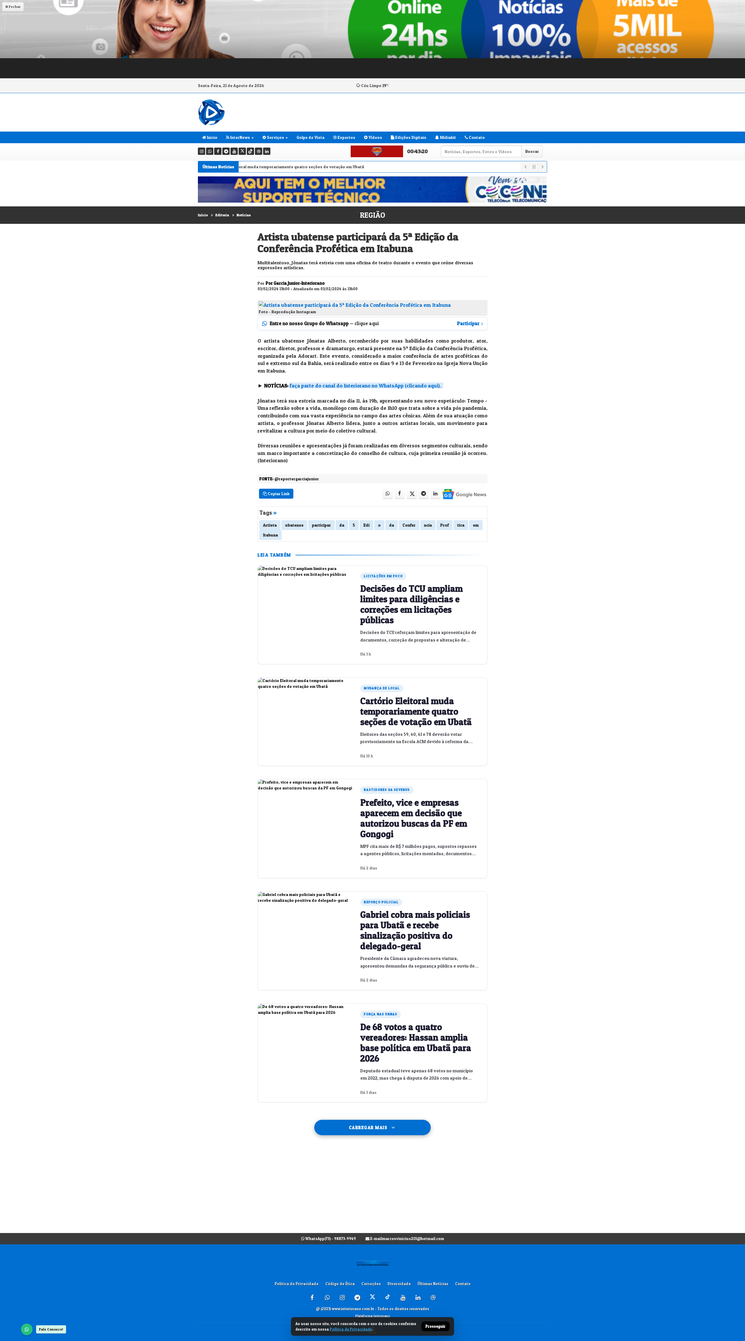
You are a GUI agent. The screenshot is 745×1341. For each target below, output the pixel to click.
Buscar (532, 151)
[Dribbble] (258, 151)
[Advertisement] (372, 1190)
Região (372, 215)
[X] (242, 151)
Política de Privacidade (297, 1283)
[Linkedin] (266, 151)
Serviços (275, 137)
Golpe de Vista (310, 137)
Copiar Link (278, 493)
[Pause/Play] (533, 166)
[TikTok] (250, 151)
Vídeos (375, 137)
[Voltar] (525, 166)
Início (203, 215)
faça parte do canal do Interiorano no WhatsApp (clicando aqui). (365, 385)
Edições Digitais (410, 137)
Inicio (211, 137)
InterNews (239, 137)
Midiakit (447, 137)
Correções (371, 1283)
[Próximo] (542, 166)
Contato (476, 137)
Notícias (244, 215)
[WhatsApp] (27, 1329)
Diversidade (399, 1283)
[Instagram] (201, 151)
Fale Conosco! (51, 1329)
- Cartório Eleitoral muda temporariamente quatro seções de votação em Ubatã (257, 166)
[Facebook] (217, 151)
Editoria (222, 215)
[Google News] (463, 494)
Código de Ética (340, 1283)
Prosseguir (435, 1326)
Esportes (346, 137)
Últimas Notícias (433, 1283)
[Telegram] (226, 151)
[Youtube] (234, 151)
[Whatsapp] (209, 151)
